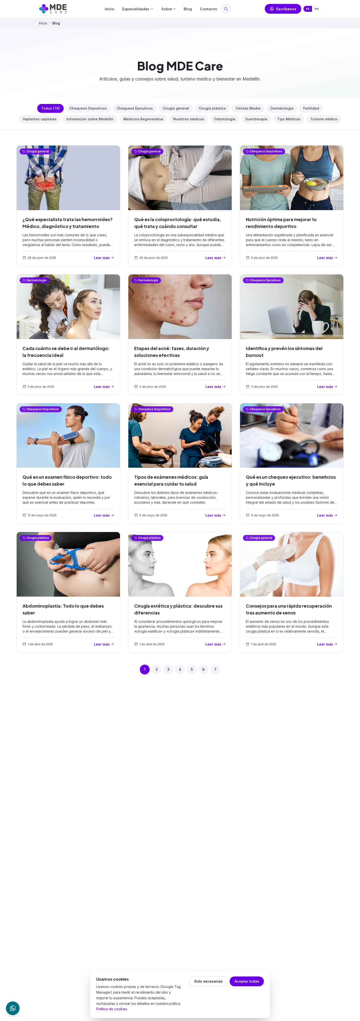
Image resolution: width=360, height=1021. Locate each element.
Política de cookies (111, 1009)
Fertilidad (311, 108)
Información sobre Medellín (90, 119)
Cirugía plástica (212, 108)
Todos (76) (50, 108)
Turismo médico (323, 119)
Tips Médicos (288, 119)
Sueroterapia (256, 119)
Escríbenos (286, 9)
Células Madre (248, 108)
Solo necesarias (208, 981)
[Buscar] (226, 8)
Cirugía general (176, 108)
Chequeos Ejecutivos (135, 108)
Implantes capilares (40, 119)
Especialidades (135, 9)
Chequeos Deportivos (88, 108)
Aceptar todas (247, 981)
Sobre (166, 9)
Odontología (224, 119)
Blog (188, 9)
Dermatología (281, 108)
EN (316, 8)
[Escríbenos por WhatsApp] (13, 1008)
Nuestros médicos (188, 119)
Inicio (109, 9)
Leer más (102, 258)
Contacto (208, 9)
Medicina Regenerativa (143, 119)
